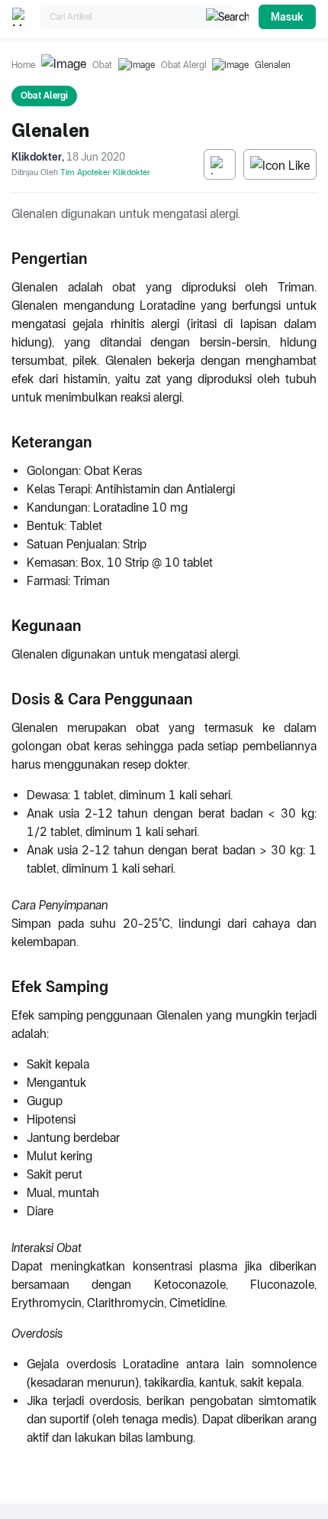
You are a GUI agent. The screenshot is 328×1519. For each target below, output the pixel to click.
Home (23, 65)
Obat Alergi (183, 65)
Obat (102, 65)
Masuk (287, 17)
